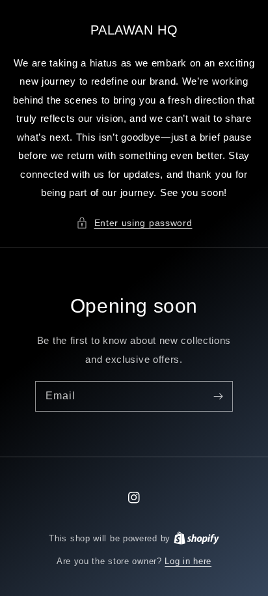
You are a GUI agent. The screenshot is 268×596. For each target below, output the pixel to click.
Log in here (188, 561)
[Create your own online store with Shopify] (196, 538)
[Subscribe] (218, 396)
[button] (134, 223)
